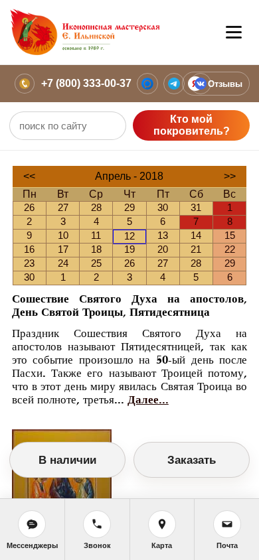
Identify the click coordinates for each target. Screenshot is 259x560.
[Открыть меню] (234, 32)
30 (162, 207)
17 (63, 249)
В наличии (67, 460)
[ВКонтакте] (200, 83)
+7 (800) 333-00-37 (86, 83)
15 (229, 235)
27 (63, 207)
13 (162, 235)
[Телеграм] (174, 83)
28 (96, 207)
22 (229, 249)
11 (96, 235)
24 (63, 263)
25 (96, 263)
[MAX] (147, 83)
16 (29, 249)
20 (162, 249)
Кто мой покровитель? (191, 125)
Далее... (148, 399)
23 (29, 263)
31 (196, 207)
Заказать (191, 460)
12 (129, 236)
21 (196, 249)
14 (196, 235)
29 (129, 207)
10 (63, 235)
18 (96, 249)
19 (129, 249)
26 (29, 207)
